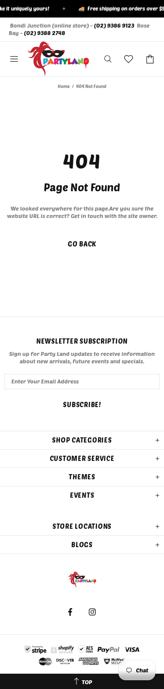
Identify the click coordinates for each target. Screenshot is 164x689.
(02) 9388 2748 (44, 32)
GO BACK (82, 244)
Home (64, 86)
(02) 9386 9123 (114, 25)
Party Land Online (58, 59)
